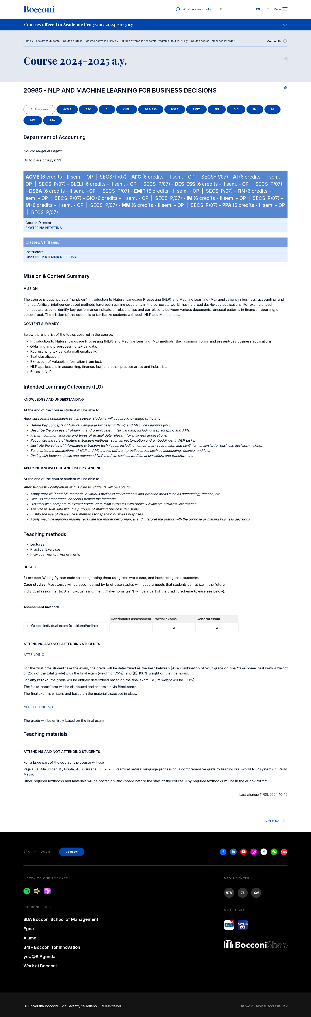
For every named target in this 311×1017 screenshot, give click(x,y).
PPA (52, 120)
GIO (236, 109)
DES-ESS (151, 109)
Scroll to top (271, 821)
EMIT (196, 109)
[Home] (39, 9)
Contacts (72, 851)
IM (255, 109)
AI (107, 109)
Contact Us (274, 41)
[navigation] (155, 24)
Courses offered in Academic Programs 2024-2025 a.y (154, 40)
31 (59, 160)
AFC (88, 109)
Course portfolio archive (101, 40)
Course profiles (73, 40)
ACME (67, 109)
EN (258, 9)
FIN (217, 109)
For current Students (47, 40)
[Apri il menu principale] (285, 9)
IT (268, 9)
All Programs (39, 109)
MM (32, 120)
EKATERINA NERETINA (44, 228)
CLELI (126, 109)
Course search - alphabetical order (212, 40)
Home (27, 40)
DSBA (174, 109)
